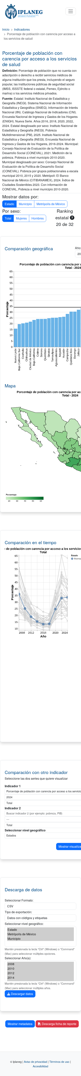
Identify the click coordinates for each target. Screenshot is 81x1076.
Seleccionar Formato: (19, 900)
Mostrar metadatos (20, 1024)
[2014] (40, 977)
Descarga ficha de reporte (58, 1024)
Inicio (5, 29)
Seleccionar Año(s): (18, 958)
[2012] (40, 973)
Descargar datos (21, 994)
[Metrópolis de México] (40, 934)
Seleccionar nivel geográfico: (24, 924)
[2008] (40, 964)
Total (8, 218)
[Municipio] (40, 938)
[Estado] (40, 929)
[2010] (40, 968)
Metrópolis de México (51, 204)
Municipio (25, 204)
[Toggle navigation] (70, 11)
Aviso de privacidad (35, 1062)
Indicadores (22, 29)
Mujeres (21, 218)
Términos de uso (59, 1062)
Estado (9, 204)
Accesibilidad (40, 1066)
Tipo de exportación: (18, 912)
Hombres (37, 218)
